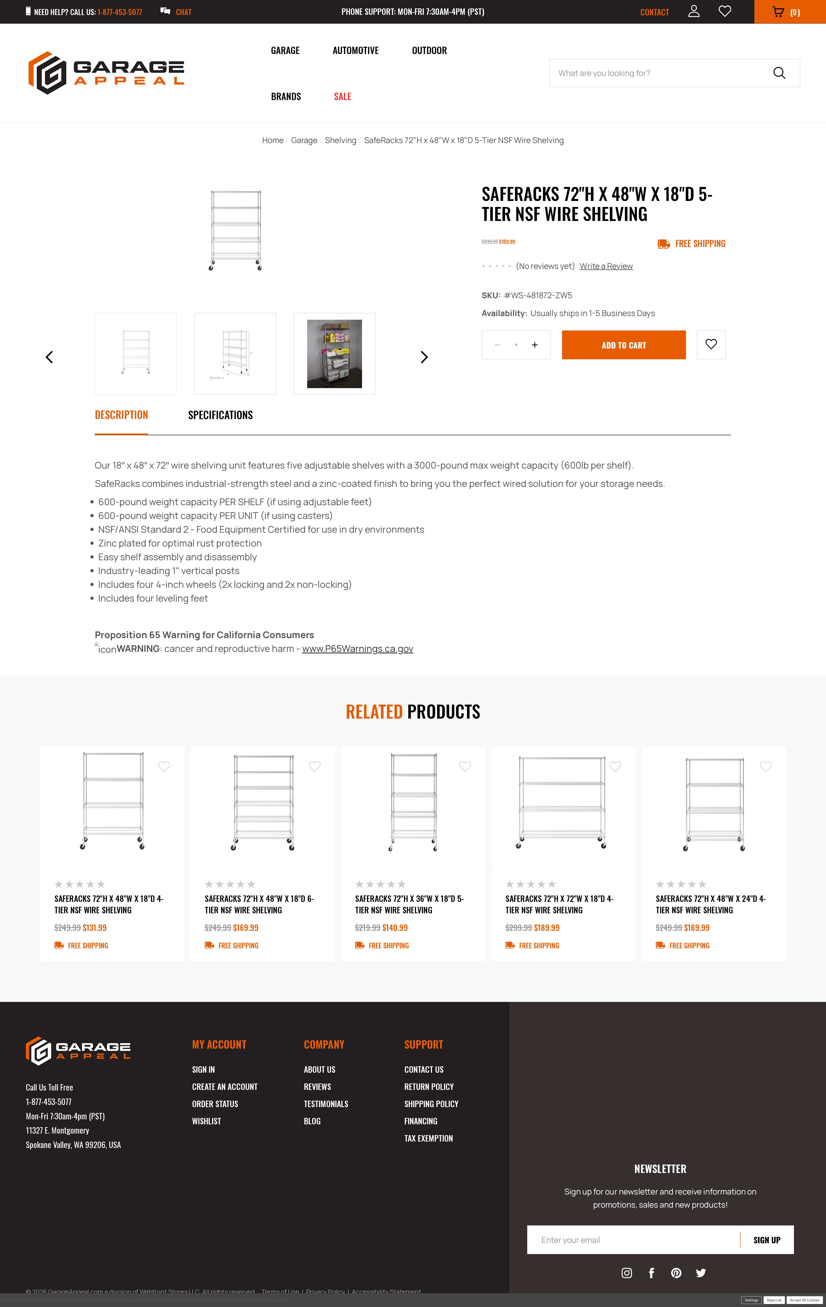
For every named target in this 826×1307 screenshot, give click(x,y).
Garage (285, 50)
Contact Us (424, 1069)
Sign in (203, 1069)
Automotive (356, 50)
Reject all (774, 1300)
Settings (751, 1300)
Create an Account (225, 1086)
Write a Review (606, 265)
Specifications (220, 414)
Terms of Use (280, 1291)
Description (121, 414)
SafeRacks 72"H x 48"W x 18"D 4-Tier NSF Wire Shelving (108, 904)
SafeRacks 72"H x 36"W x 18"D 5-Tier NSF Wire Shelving (409, 904)
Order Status (215, 1103)
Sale (342, 96)
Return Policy (429, 1086)
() (795, 12)
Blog (312, 1121)
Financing (421, 1121)
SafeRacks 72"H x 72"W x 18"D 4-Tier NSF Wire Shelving (559, 904)
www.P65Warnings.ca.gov (357, 648)
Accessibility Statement (386, 1291)
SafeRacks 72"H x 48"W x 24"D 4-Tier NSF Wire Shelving (711, 904)
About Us (319, 1069)
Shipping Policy (431, 1103)
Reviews (317, 1086)
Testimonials (326, 1103)
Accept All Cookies (805, 1300)
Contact (654, 12)
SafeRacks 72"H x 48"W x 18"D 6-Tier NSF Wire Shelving (259, 904)
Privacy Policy (325, 1291)
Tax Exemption (428, 1138)
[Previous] (47, 355)
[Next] (423, 355)
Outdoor (429, 50)
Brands (286, 96)
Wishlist (206, 1121)
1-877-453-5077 (48, 1101)
